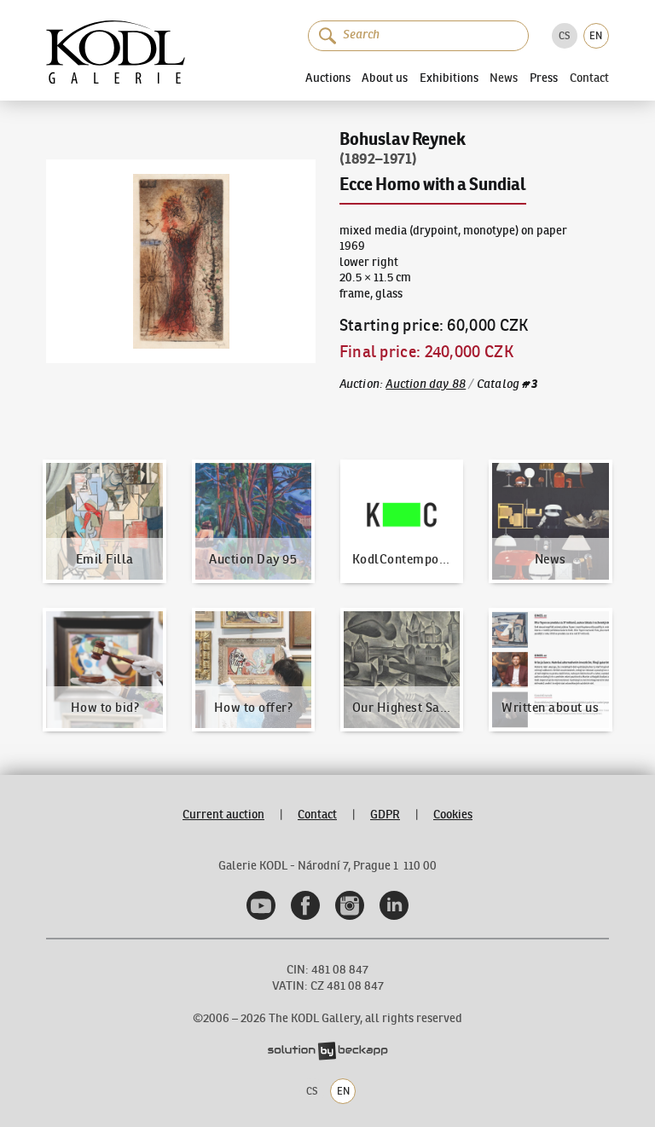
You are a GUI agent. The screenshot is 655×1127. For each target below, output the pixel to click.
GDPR (385, 814)
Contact (589, 78)
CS (564, 35)
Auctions (328, 78)
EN (595, 35)
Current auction (223, 814)
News (504, 78)
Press (544, 78)
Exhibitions (449, 78)
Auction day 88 (425, 384)
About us (385, 78)
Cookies (452, 814)
